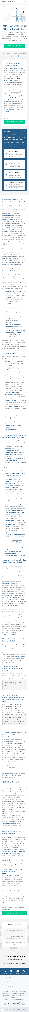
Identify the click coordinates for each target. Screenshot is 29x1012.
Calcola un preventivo (14, 46)
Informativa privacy (20, 999)
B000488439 (23, 993)
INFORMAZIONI (9, 978)
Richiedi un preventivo (14, 122)
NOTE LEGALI (8, 982)
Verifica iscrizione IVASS (10, 999)
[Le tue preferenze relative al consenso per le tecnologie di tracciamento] (2, 1010)
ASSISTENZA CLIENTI (10, 986)
